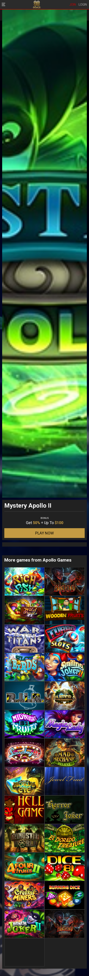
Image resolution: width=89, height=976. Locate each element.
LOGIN (83, 4)
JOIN (72, 4)
